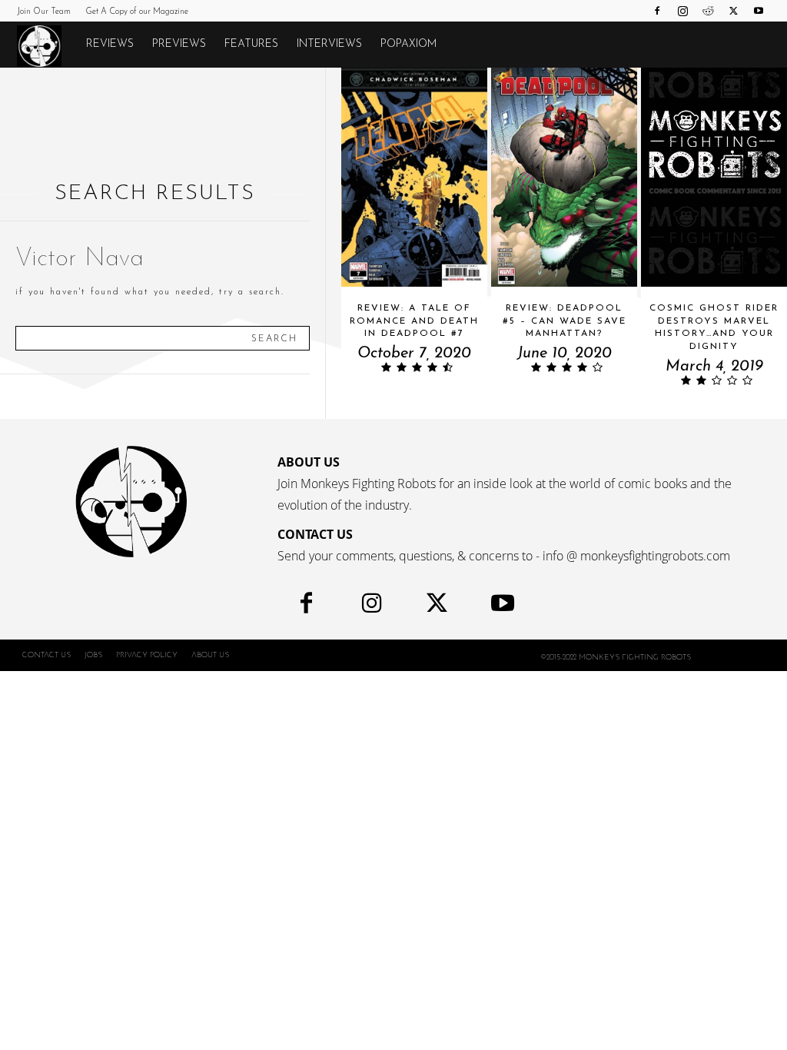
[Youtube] (758, 11)
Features (251, 44)
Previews (179, 44)
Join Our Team (44, 12)
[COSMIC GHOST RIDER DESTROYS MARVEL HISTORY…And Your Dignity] (714, 177)
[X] (733, 11)
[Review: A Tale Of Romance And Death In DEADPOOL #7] (414, 177)
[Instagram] (682, 11)
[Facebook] (657, 11)
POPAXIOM (408, 44)
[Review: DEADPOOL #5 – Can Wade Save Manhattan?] (564, 177)
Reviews (110, 44)
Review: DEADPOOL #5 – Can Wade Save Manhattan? (564, 321)
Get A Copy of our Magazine (136, 12)
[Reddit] (707, 11)
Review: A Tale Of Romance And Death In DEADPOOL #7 (414, 321)
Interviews (329, 44)
